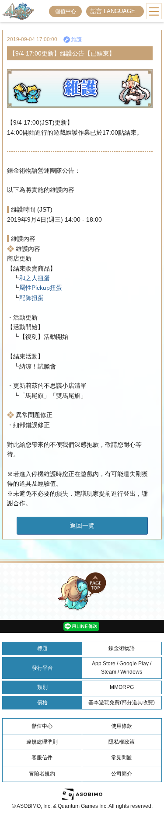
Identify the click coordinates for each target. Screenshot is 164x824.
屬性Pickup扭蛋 (40, 287)
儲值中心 (65, 11)
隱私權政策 (121, 742)
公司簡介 (121, 774)
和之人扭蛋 (34, 278)
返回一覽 (82, 525)
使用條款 (121, 726)
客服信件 (41, 757)
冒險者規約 (42, 774)
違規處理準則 (42, 742)
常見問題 (121, 757)
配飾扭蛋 (31, 297)
